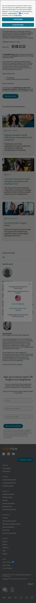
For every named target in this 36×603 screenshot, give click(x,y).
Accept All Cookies (18, 25)
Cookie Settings (12, 13)
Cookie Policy (18, 15)
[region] (18, 14)
